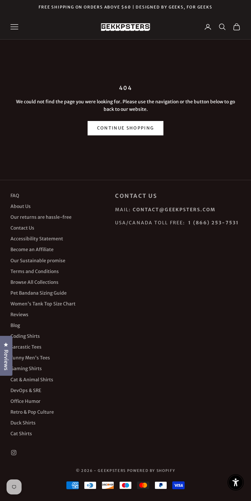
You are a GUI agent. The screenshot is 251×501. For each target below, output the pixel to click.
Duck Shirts (23, 423)
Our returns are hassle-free (41, 217)
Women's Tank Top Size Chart (42, 304)
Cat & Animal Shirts (31, 380)
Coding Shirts (25, 336)
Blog (15, 325)
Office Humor (25, 401)
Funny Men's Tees (30, 358)
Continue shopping (125, 128)
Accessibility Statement (36, 239)
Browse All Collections (34, 282)
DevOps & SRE (25, 390)
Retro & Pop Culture (32, 412)
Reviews (19, 315)
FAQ (14, 196)
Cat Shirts (21, 434)
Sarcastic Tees (26, 347)
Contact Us (22, 228)
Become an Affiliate (32, 249)
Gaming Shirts (26, 368)
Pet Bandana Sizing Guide (38, 293)
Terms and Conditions (34, 271)
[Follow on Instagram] (13, 452)
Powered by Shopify (151, 470)
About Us (20, 206)
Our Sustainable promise (37, 261)
